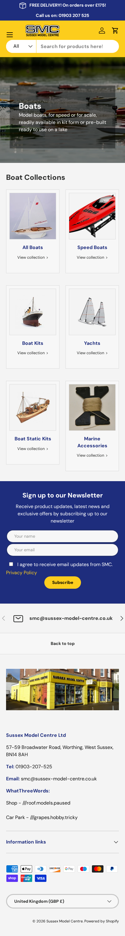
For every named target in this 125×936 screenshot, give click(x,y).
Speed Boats (92, 247)
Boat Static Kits (33, 439)
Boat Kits (32, 343)
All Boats (32, 247)
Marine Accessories (92, 442)
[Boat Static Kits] (33, 407)
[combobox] (62, 46)
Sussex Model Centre (64, 921)
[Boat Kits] (33, 312)
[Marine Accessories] (92, 407)
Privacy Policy (21, 572)
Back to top (63, 643)
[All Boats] (33, 216)
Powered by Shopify (101, 921)
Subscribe (62, 582)
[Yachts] (92, 312)
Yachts (92, 343)
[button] (115, 30)
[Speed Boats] (92, 216)
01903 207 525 (74, 15)
